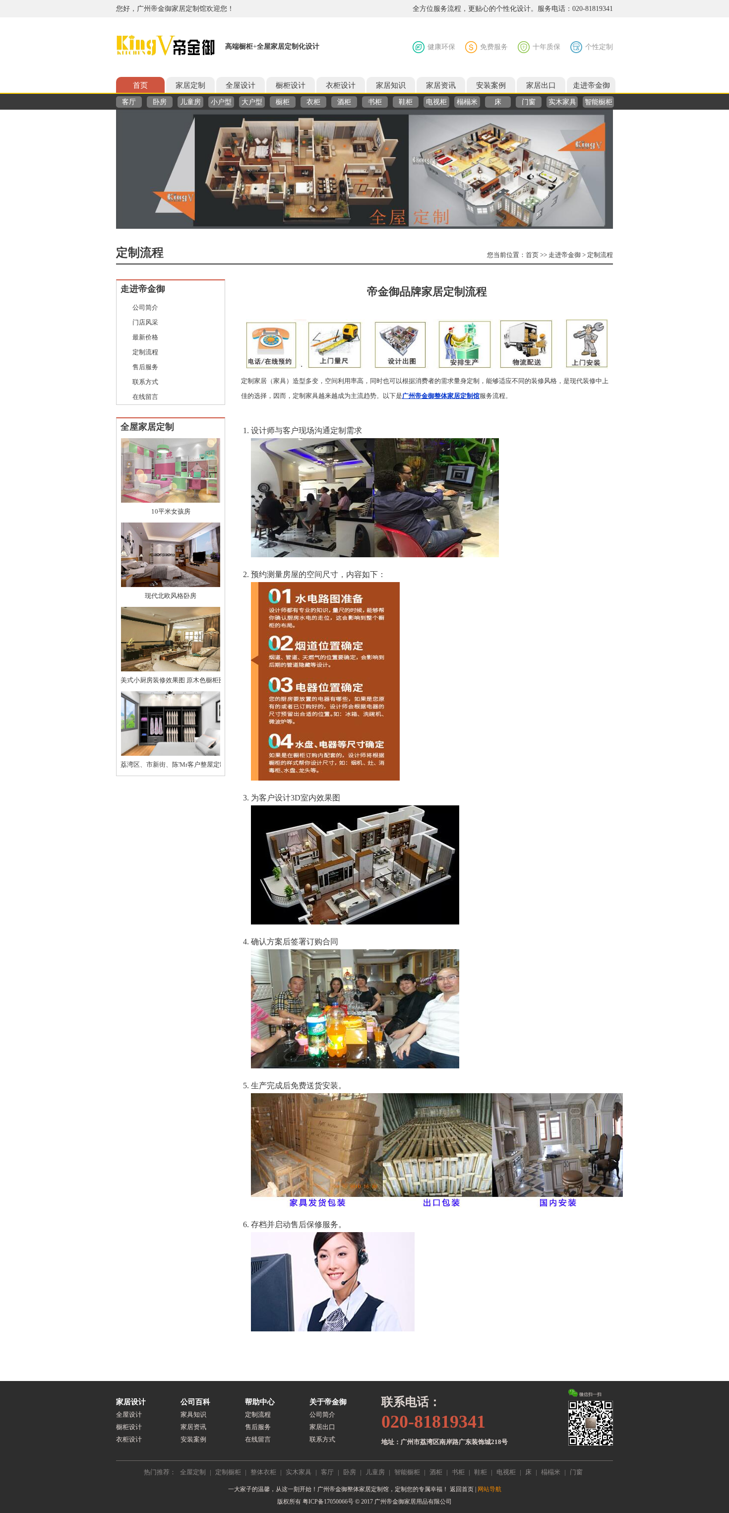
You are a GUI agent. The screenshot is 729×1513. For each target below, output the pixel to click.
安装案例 (491, 85)
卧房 (160, 102)
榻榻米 (467, 102)
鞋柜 (406, 102)
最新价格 (145, 337)
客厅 (129, 102)
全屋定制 (193, 1472)
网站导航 (489, 1489)
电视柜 (436, 102)
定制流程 (600, 255)
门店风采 (145, 322)
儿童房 (190, 102)
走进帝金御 (591, 85)
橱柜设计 (290, 85)
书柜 (375, 102)
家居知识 (391, 85)
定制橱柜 (228, 1472)
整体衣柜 (263, 1472)
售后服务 (145, 367)
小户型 (221, 102)
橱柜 (283, 102)
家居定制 (190, 85)
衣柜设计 (341, 85)
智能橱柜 (598, 102)
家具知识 (193, 1414)
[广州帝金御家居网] (165, 46)
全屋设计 (240, 85)
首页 (140, 85)
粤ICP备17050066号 (328, 1501)
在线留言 (145, 396)
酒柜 (344, 102)
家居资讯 (441, 85)
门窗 (529, 102)
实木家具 (562, 102)
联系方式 (145, 382)
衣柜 (313, 102)
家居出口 (541, 85)
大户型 (252, 102)
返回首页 (462, 1489)
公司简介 (145, 307)
